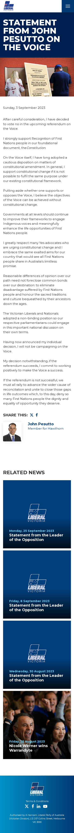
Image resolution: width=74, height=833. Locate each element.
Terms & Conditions (37, 801)
